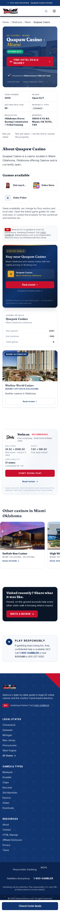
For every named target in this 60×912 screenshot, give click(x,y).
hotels (6, 802)
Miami (28, 22)
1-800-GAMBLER (29, 652)
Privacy (6, 845)
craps (6, 782)
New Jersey (9, 740)
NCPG (44, 867)
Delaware (8, 730)
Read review (29, 401)
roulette (7, 777)
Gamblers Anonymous (18, 878)
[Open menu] (54, 11)
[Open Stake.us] (10, 437)
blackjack (8, 772)
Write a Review (22, 614)
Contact (7, 829)
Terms (6, 850)
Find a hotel (28, 284)
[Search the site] (46, 11)
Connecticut (9, 725)
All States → (9, 755)
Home (6, 22)
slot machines (10, 792)
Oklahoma (17, 22)
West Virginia (9, 750)
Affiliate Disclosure (12, 840)
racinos (7, 797)
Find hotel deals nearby (32, 61)
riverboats (8, 808)
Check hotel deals (30, 906)
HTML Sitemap (10, 834)
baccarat (7, 787)
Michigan (7, 735)
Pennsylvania (9, 745)
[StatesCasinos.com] (10, 11)
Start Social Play (30, 473)
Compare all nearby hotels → (30, 291)
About (6, 824)
